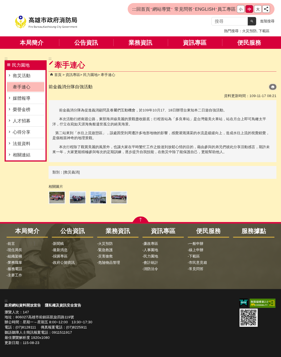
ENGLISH (205, 9)
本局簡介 (32, 42)
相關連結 (21, 154)
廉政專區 (151, 244)
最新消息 (60, 250)
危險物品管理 (109, 263)
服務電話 (15, 269)
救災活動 (21, 75)
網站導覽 (161, 9)
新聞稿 (58, 244)
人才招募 (21, 120)
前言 (11, 244)
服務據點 (254, 230)
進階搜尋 (267, 21)
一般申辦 (196, 244)
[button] (252, 21)
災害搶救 (105, 256)
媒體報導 (21, 98)
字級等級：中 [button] (249, 9)
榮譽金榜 (21, 109)
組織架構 (15, 256)
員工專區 (226, 9)
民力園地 (90, 75)
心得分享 (21, 132)
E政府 (244, 303)
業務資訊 (140, 42)
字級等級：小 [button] (240, 9)
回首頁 (143, 9)
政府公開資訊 (64, 263)
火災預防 (249, 31)
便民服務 (249, 42)
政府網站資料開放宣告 (23, 305)
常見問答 (183, 9)
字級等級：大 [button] (258, 9)
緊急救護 (105, 250)
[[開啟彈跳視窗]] (57, 197)
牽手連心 (21, 86)
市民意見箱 (198, 263)
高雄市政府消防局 (46, 22)
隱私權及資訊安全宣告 (63, 305)
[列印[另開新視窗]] (272, 87)
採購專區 (60, 256)
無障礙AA (262, 303)
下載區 (264, 31)
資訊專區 (195, 42)
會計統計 (151, 263)
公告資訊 (86, 42)
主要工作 (15, 275)
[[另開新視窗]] (266, 9)
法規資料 (21, 143)
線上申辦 (196, 250)
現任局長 (15, 250)
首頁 (58, 75)
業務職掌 (15, 263)
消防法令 (151, 269)
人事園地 (151, 250)
